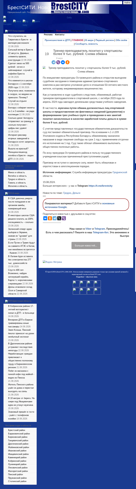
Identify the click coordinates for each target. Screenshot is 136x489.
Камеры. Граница (113, 31)
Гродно (67, 192)
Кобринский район (17, 461)
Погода (98, 31)
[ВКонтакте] (63, 62)
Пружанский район (17, 478)
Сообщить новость (86, 43)
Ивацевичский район (18, 454)
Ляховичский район (18, 467)
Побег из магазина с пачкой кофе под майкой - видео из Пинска (21, 374)
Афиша (89, 31)
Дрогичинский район (18, 444)
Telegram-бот (100, 232)
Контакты (59, 34)
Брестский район (16, 430)
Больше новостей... (86, 245)
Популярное (18, 31)
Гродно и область (17, 179)
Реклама (48, 34)
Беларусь (49, 31)
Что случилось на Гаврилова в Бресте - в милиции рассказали (19, 39)
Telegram (99, 228)
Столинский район (17, 481)
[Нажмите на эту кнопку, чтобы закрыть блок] (34, 30)
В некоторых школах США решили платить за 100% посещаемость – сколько (21, 218)
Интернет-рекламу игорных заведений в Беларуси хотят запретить (21, 138)
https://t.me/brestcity (100, 185)
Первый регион (105, 40)
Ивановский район (17, 450)
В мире (15, 193)
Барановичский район (19, 433)
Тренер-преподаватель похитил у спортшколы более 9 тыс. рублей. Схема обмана (87, 52)
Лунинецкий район (17, 464)
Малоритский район (18, 471)
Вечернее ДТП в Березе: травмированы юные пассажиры (20, 323)
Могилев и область (17, 186)
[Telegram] (54, 62)
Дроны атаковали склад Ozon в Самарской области (20, 290)
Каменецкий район (17, 457)
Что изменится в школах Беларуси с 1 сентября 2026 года (20, 84)
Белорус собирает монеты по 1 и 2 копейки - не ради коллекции (21, 111)
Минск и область (16, 172)
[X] (59, 218)
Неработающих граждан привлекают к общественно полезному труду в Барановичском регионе (20, 360)
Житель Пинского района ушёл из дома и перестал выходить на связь (21, 388)
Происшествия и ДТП (57, 40)
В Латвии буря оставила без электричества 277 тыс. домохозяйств (20, 259)
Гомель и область (17, 182)
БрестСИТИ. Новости (32, 7)
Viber (88, 228)
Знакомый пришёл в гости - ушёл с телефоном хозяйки (21, 415)
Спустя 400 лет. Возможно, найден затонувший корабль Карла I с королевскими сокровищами (20, 277)
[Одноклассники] (67, 62)
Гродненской (120, 172)
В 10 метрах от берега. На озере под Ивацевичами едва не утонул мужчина (21, 401)
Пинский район (15, 474)
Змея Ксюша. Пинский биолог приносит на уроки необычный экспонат (21, 333)
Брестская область (22, 301)
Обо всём (121, 40)
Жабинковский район (18, 447)
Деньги (76, 192)
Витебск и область (17, 176)
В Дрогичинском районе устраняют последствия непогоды (20, 347)
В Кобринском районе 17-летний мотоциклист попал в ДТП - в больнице (21, 309)
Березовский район (17, 437)
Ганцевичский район (18, 440)
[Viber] (58, 62)
